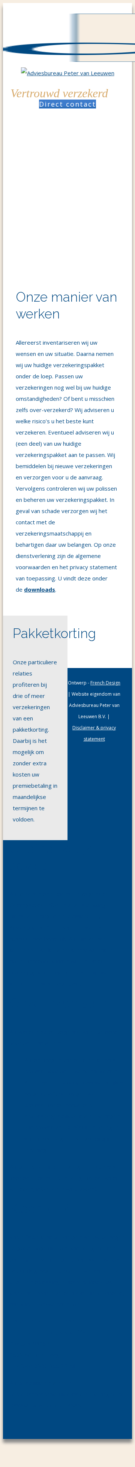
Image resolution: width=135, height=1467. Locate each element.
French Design (105, 683)
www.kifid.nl (75, 1332)
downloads (39, 589)
